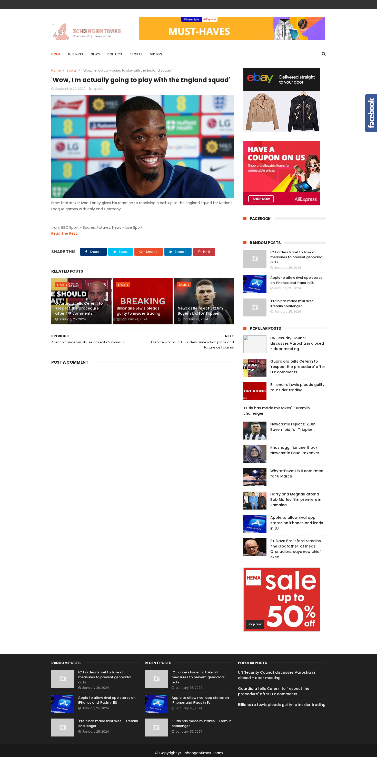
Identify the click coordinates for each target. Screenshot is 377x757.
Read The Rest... (65, 233)
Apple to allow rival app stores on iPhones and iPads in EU (296, 280)
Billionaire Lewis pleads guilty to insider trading (138, 311)
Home (56, 54)
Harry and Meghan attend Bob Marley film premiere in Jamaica (295, 499)
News (95, 54)
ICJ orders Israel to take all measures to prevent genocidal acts (296, 257)
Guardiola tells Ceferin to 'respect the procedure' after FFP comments (79, 308)
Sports (136, 54)
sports (72, 70)
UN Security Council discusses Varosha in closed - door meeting (297, 343)
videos (156, 54)
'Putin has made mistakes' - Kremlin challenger (293, 303)
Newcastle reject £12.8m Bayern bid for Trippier (200, 311)
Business (75, 54)
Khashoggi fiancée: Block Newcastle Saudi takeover (294, 450)
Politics (114, 54)
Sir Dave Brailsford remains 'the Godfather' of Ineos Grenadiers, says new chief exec (295, 549)
